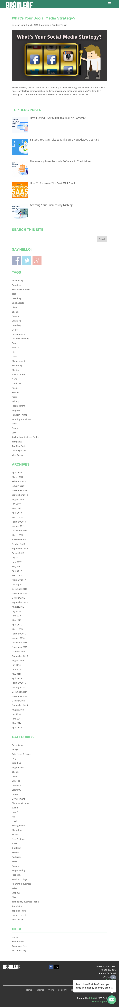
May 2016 (16, 620)
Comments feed (19, 946)
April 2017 (17, 570)
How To (15, 347)
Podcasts (16, 392)
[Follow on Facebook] (51, 967)
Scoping (16, 428)
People (15, 387)
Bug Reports (18, 302)
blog (14, 293)
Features (40, 990)
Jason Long (20, 25)
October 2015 (18, 651)
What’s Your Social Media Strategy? (43, 18)
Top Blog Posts (19, 446)
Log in (15, 937)
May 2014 (16, 723)
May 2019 (16, 508)
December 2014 (19, 691)
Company (62, 990)
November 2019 (19, 490)
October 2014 (18, 700)
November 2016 (19, 593)
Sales (14, 423)
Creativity (16, 325)
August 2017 (18, 553)
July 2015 (16, 665)
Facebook (16, 260)
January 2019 (18, 526)
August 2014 (18, 709)
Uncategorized (19, 450)
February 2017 (19, 580)
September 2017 (20, 548)
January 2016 (18, 638)
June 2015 (16, 669)
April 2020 (17, 472)
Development (18, 334)
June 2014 (16, 718)
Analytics (16, 285)
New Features (18, 374)
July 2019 (16, 503)
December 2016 (19, 589)
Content (16, 316)
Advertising (17, 280)
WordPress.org (19, 950)
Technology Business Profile (25, 437)
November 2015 (19, 647)
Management (18, 361)
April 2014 (17, 727)
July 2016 (16, 611)
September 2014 (20, 705)
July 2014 (16, 714)
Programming (18, 405)
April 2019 (17, 512)
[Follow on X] (56, 967)
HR (13, 352)
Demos (15, 329)
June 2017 (16, 562)
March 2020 (17, 477)
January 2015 (18, 687)
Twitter (26, 260)
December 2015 (19, 642)
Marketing (46, 25)
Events (15, 343)
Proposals (16, 410)
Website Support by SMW (103, 1001)
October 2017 (18, 544)
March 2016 (17, 629)
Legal (14, 356)
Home (29, 990)
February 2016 (19, 633)
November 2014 (19, 696)
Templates (17, 441)
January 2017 (18, 584)
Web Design (18, 455)
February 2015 (19, 682)
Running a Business (21, 419)
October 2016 (18, 597)
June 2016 (16, 615)
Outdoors (16, 383)
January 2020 (18, 485)
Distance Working (20, 338)
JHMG (92, 998)
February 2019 (19, 521)
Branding (16, 298)
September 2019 (20, 494)
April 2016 (17, 624)
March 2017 (17, 575)
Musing (15, 370)
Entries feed (18, 941)
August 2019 (18, 499)
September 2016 (20, 602)
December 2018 (19, 530)
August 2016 (18, 606)
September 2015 (20, 656)
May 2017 (16, 566)
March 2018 (17, 535)
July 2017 (16, 557)
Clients (15, 307)
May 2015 (16, 674)
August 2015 (18, 660)
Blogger (37, 260)
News (14, 378)
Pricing (15, 401)
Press (14, 397)
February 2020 (19, 481)
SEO (14, 432)
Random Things (59, 25)
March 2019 (17, 517)
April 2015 (17, 678)
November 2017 (19, 539)
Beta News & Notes (21, 289)
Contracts (16, 320)
